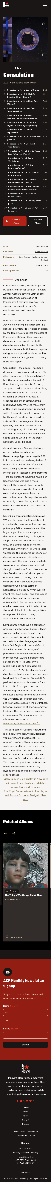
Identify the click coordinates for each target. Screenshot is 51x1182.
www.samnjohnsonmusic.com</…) (21, 723)
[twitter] (24, 1101)
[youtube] (27, 1101)
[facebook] (17, 1101)
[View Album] (25, 892)
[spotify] (30, 1101)
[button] (45, 4)
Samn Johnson (41, 246)
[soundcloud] (34, 1101)
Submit (25, 1044)
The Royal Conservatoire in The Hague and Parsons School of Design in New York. (25, 795)
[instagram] (21, 1101)
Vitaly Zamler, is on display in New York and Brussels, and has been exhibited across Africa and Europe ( (26, 783)
